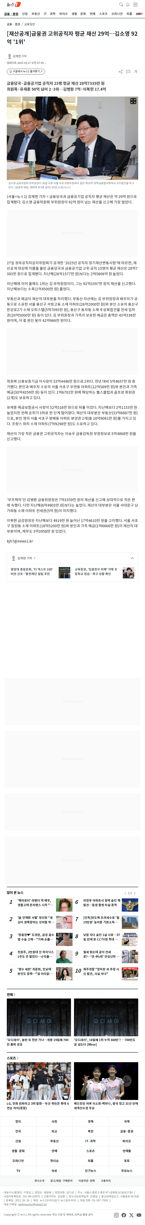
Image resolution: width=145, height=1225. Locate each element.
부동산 (54, 1141)
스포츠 (11, 1058)
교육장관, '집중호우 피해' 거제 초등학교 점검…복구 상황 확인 (96, 571)
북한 (90, 1131)
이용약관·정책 (87, 1180)
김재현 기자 (20, 56)
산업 (18, 1141)
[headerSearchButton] (121, 4)
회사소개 (39, 1180)
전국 (18, 1131)
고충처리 (106, 1180)
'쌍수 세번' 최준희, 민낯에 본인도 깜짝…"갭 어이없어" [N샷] (36, 973)
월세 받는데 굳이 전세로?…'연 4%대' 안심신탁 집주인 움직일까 (101, 956)
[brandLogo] (14, 4)
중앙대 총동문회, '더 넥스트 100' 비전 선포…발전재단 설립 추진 (32, 571)
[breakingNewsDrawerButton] (128, 4)
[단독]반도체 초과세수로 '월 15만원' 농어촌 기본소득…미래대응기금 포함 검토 (101, 922)
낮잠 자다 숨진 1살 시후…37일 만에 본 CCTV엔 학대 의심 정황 (101, 939)
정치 (18, 1122)
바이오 (127, 1141)
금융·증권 (126, 1131)
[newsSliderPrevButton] (125, 893)
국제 (127, 1122)
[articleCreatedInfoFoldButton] (45, 63)
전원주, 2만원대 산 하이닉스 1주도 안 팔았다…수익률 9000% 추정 (36, 956)
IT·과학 (90, 1141)
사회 (54, 1122)
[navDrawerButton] (135, 4)
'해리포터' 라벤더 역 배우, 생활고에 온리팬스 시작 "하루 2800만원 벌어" (35, 905)
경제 (90, 1122)
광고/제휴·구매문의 (61, 1180)
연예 (10, 994)
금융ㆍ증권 (13, 24)
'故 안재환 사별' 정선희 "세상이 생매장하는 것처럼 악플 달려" (36, 922)
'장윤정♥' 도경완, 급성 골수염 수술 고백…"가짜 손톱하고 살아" (36, 939)
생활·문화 (18, 1151)
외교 (54, 1131)
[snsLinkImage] (116, 1215)
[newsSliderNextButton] (135, 893)
